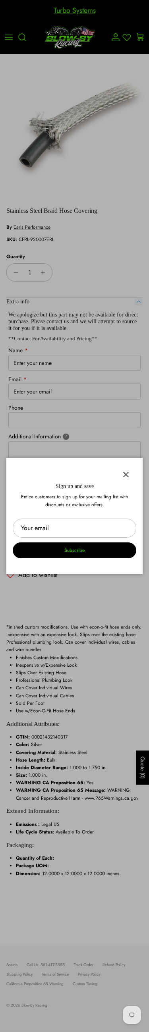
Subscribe (74, 550)
